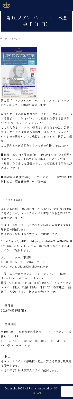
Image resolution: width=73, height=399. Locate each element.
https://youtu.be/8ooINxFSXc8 (51, 241)
